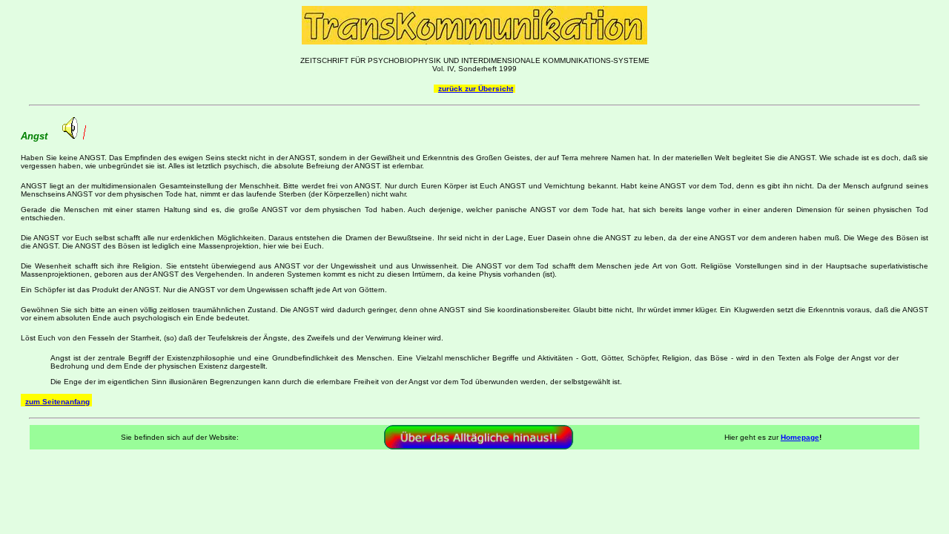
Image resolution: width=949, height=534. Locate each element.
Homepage (800, 437)
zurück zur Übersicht (475, 89)
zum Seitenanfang (57, 402)
